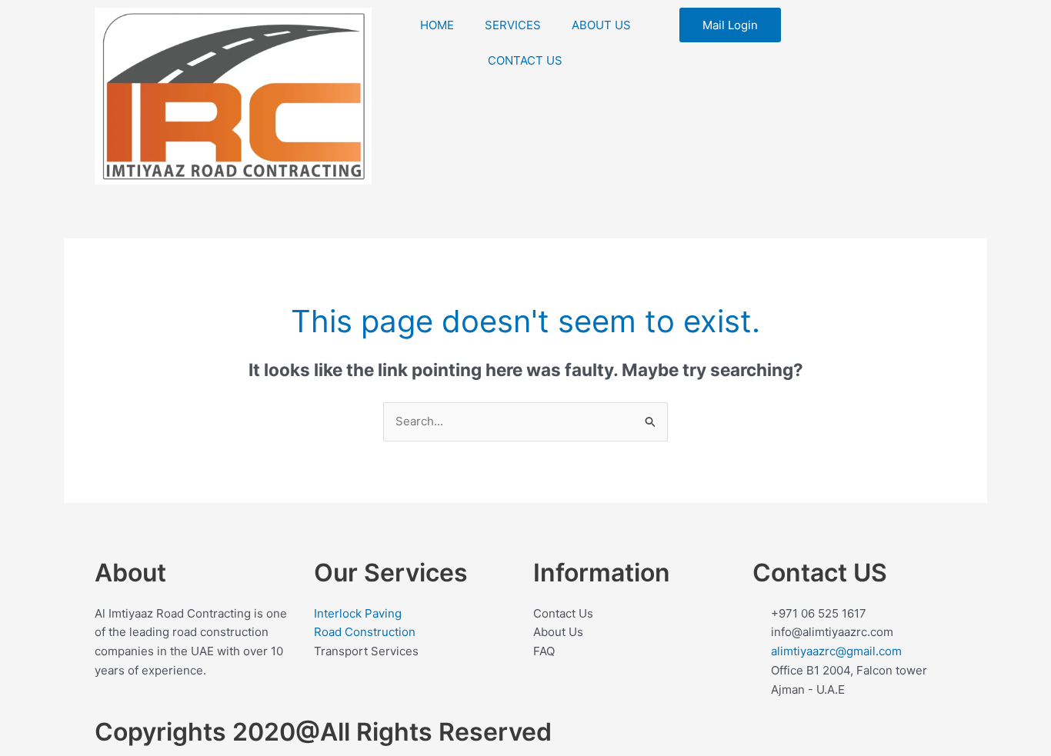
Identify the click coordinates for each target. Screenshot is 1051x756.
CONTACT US (525, 60)
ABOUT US (601, 25)
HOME (437, 25)
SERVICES (513, 25)
